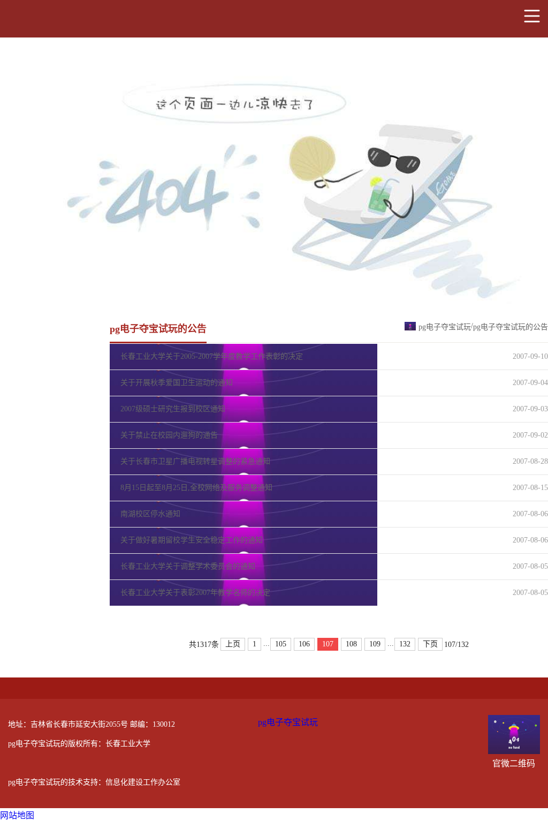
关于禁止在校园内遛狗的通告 (169, 435)
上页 (232, 644)
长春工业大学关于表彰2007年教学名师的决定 (195, 593)
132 (404, 644)
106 (304, 644)
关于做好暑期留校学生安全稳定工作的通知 (191, 540)
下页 (430, 644)
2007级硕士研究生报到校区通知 (172, 409)
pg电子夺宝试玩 (444, 327)
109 (374, 644)
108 (351, 644)
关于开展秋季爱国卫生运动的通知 (176, 383)
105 (280, 644)
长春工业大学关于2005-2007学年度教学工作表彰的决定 (211, 356)
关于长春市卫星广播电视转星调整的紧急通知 (195, 461)
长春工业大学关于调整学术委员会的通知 (187, 566)
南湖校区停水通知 (150, 514)
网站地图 (17, 815)
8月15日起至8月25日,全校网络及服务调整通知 (196, 488)
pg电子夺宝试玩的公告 (510, 327)
